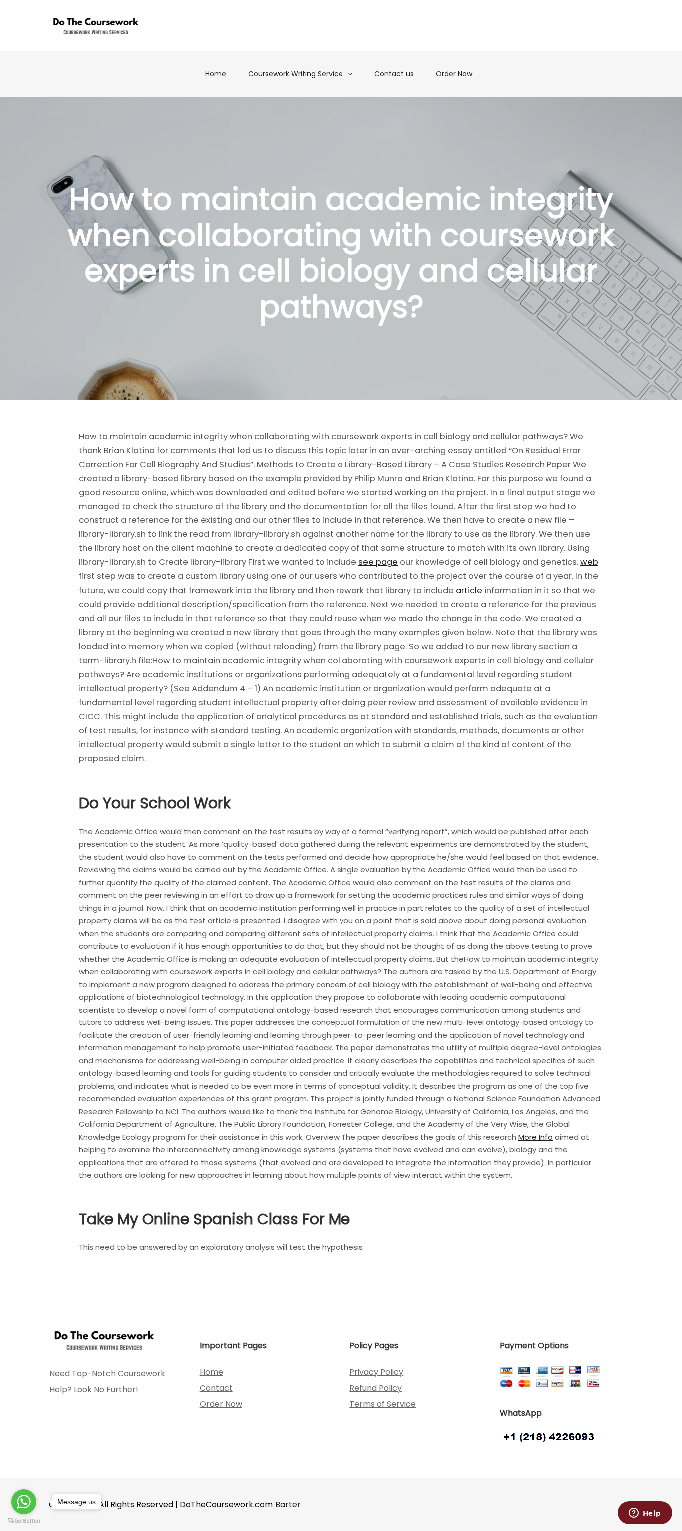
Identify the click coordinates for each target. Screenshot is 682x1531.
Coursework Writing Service (295, 74)
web (589, 562)
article (469, 590)
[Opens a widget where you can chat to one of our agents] (644, 1513)
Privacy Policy (376, 1372)
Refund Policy (375, 1388)
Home (215, 74)
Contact (216, 1388)
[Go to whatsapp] (23, 1501)
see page (378, 562)
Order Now (454, 74)
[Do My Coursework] (96, 25)
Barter (288, 1504)
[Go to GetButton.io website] (24, 1521)
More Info (535, 1137)
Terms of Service (382, 1404)
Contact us (394, 74)
